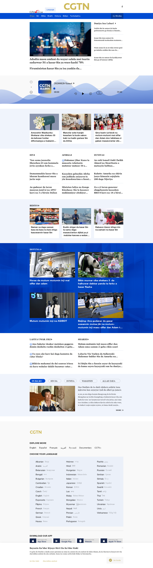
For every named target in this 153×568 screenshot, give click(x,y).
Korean (72, 487)
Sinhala (103, 478)
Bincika (118, 16)
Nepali (71, 508)
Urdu (101, 508)
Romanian (105, 466)
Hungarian (74, 470)
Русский (72, 447)
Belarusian (45, 470)
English (33, 447)
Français (53, 447)
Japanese (74, 483)
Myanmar (76, 504)
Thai (101, 495)
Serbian (104, 474)
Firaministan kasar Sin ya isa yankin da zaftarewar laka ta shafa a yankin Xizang (55, 68)
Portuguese (75, 521)
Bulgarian (44, 478)
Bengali (41, 474)
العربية (63, 447)
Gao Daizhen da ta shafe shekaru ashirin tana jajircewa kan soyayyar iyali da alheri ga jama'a (99, 388)
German (43, 512)
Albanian (42, 461)
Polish (72, 517)
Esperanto (45, 500)
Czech (41, 491)
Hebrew (72, 461)
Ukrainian (106, 504)
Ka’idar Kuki (34, 561)
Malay (75, 495)
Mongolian (74, 500)
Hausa (41, 521)
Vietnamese (107, 512)
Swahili (104, 487)
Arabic (42, 466)
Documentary (85, 447)
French (42, 508)
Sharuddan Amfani (50, 561)
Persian (72, 512)
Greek (42, 517)
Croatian (43, 487)
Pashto (102, 461)
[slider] (54, 88)
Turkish (103, 500)
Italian (72, 478)
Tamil (102, 491)
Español (43, 447)
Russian (104, 470)
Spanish (104, 483)
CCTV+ (98, 447)
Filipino (42, 504)
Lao (70, 491)
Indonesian (76, 474)
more (118, 410)
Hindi (70, 466)
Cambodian (43, 483)
